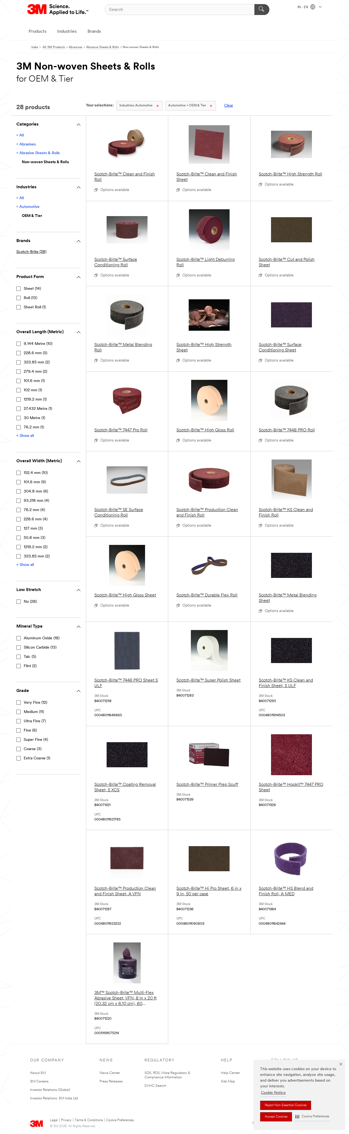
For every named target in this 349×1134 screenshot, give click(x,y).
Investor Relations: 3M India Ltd (54, 1098)
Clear (228, 106)
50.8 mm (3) (34, 538)
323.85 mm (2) (37, 362)
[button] (312, 1116)
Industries (67, 31)
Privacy (66, 1120)
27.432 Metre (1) (38, 409)
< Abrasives (26, 144)
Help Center (230, 1073)
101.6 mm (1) (34, 381)
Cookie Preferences (120, 1120)
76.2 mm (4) (34, 510)
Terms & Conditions (89, 1120)
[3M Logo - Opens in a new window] (58, 9)
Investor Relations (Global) (50, 1090)
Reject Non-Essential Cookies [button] (285, 1105)
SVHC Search (155, 1086)
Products (37, 31)
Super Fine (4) (36, 740)
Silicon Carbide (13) (40, 648)
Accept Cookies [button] (276, 1116)
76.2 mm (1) (34, 427)
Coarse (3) (32, 749)
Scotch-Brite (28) (31, 252)
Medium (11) (34, 712)
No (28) (30, 602)
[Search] (261, 9)
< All (20, 135)
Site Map (228, 1081)
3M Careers (39, 1081)
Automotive (136, 105)
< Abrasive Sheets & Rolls (38, 153)
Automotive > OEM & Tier (187, 105)
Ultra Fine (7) (35, 721)
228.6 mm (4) (35, 519)
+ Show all (25, 436)
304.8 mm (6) (36, 492)
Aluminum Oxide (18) (41, 638)
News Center (110, 1073)
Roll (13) (30, 298)
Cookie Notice (273, 1093)
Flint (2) (30, 666)
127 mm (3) (33, 529)
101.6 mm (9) (35, 482)
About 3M (38, 1073)
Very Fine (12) (35, 703)
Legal (54, 1120)
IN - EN (303, 7)
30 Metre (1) (34, 418)
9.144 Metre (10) (38, 344)
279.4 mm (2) (35, 372)
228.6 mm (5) (35, 353)
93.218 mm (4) (36, 501)
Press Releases (111, 1081)
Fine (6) (30, 731)
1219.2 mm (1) (35, 400)
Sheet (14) (32, 289)
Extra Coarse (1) (37, 758)
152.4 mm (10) (36, 473)
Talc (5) (30, 657)
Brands (94, 31)
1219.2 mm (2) (35, 547)
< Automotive (28, 207)
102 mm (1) (33, 390)
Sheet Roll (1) (35, 307)
